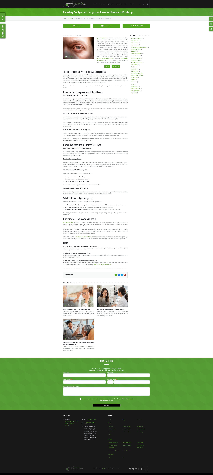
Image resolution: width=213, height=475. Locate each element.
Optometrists (135, 45)
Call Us (107, 66)
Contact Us (77, 26)
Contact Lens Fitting (136, 62)
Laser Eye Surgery (136, 53)
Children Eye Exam (136, 38)
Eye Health (134, 64)
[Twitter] (144, 4)
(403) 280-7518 (97, 370)
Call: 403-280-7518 (137, 26)
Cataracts (134, 51)
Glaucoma (134, 82)
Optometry (134, 69)
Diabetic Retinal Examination (139, 47)
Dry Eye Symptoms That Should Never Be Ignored (110, 309)
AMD (132, 84)
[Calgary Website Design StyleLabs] (139, 469)
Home (65, 18)
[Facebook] (140, 4)
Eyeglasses (134, 86)
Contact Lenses (135, 56)
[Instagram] (148, 4)
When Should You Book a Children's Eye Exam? (76, 309)
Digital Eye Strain (135, 49)
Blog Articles (71, 18)
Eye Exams (134, 42)
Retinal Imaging (135, 60)
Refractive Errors (135, 88)
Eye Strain (134, 93)
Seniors (133, 67)
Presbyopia (134, 77)
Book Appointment (3, 31)
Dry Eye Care (134, 40)
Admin (67, 35)
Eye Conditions (135, 90)
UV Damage (134, 71)
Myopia (133, 79)
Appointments (107, 26)
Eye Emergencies (136, 58)
